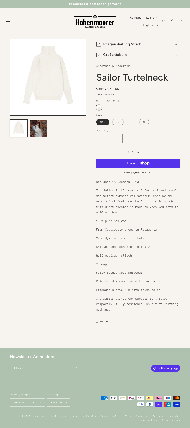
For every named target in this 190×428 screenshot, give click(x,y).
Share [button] (104, 321)
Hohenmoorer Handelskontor (51, 416)
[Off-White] (99, 107)
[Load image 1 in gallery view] (19, 128)
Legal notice (148, 420)
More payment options (138, 172)
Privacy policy (111, 416)
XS (118, 121)
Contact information (166, 416)
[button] (8, 21)
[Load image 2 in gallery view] (38, 128)
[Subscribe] (75, 367)
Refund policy (171, 420)
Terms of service (136, 416)
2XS (102, 121)
